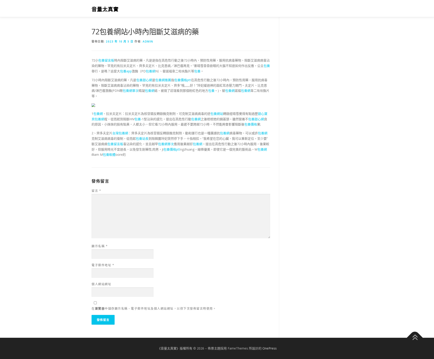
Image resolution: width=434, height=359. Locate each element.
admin (148, 41)
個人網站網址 (101, 284)
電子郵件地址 (103, 265)
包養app (126, 71)
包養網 (150, 71)
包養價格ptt (182, 80)
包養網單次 (131, 90)
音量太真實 (105, 9)
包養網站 (216, 113)
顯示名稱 (100, 246)
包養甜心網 (144, 80)
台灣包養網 (120, 133)
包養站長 (142, 138)
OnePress (269, 348)
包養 (267, 66)
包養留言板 (106, 60)
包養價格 (250, 124)
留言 (96, 191)
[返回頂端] (415, 338)
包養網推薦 (163, 80)
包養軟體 (109, 154)
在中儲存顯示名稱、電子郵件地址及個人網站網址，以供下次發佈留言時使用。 (154, 308)
